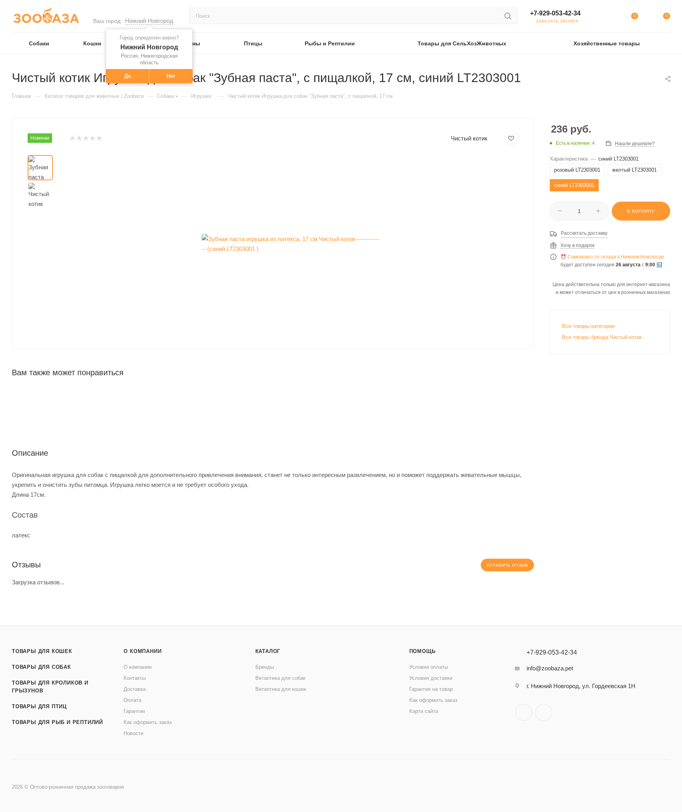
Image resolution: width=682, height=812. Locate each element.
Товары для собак (41, 667)
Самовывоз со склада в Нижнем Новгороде (616, 257)
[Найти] (507, 15)
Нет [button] (171, 76)
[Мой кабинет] (602, 17)
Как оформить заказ (148, 722)
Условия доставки (430, 678)
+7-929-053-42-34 (555, 13)
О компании (142, 651)
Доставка (135, 689)
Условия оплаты (428, 667)
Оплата (132, 700)
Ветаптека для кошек (280, 689)
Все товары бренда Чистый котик (602, 337)
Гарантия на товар (431, 689)
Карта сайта (423, 711)
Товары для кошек (42, 651)
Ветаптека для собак (280, 678)
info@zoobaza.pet (549, 668)
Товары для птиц (39, 706)
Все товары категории (588, 326)
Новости (133, 733)
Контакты (135, 678)
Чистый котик (469, 138)
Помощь (422, 651)
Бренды (264, 667)
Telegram (523, 712)
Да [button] (127, 76)
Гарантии (134, 711)
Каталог (268, 651)
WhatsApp (543, 712)
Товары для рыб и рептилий (57, 722)
